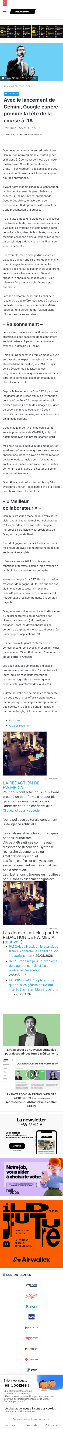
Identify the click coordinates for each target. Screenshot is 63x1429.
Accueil (10, 86)
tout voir (12, 941)
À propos (14, 720)
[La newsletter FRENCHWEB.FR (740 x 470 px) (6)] (31, 1153)
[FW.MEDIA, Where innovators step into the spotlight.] (23, 13)
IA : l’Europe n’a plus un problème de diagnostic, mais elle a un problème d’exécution (33, 965)
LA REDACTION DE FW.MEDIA (21, 785)
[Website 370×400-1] (31, 1267)
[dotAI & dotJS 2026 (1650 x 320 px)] (31, 31)
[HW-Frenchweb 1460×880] (31, 1195)
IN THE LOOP (23, 86)
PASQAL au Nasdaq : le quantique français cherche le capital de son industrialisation (34, 951)
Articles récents (19, 725)
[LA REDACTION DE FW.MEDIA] (25, 774)
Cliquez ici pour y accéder (22, 810)
